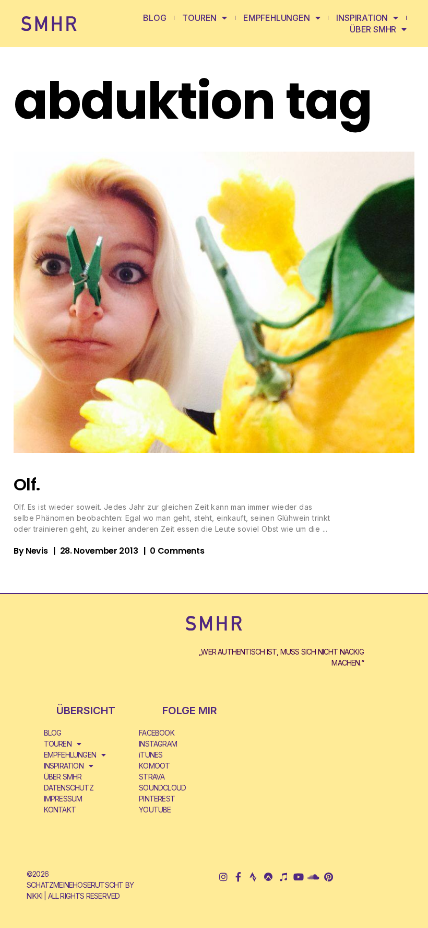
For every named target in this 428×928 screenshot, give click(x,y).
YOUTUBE (155, 809)
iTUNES (150, 754)
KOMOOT (154, 765)
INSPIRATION (362, 18)
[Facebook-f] (238, 876)
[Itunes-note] (283, 876)
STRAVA (151, 776)
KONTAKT (60, 809)
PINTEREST (157, 798)
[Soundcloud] (313, 876)
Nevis (36, 551)
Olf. (27, 484)
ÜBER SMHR (373, 29)
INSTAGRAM (158, 743)
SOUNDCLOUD (162, 787)
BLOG (154, 18)
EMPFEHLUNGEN (276, 18)
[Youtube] (298, 876)
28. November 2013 (99, 551)
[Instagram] (223, 876)
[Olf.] (214, 302)
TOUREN (199, 18)
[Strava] (253, 876)
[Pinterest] (328, 876)
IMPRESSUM (63, 798)
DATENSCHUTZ (68, 787)
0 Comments (177, 551)
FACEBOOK (156, 732)
